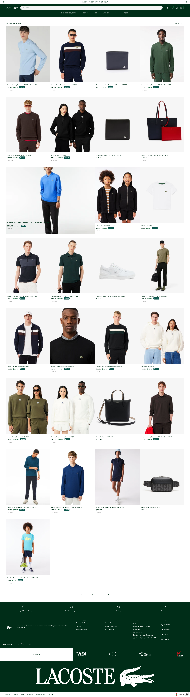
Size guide (51, 694)
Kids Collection (109, 629)
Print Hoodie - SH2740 (58, 155)
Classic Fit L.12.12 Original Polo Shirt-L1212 (64, 296)
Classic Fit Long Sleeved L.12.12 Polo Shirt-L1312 (22, 85)
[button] (3, 2)
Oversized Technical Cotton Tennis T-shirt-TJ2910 (22, 578)
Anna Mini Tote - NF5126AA (104, 437)
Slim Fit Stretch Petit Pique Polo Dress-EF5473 (110, 507)
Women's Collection (110, 626)
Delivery (118, 611)
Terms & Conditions (27, 694)
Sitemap (7, 694)
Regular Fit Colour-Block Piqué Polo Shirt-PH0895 (22, 296)
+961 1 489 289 (137, 632)
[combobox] (91, 8)
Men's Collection (109, 623)
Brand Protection (81, 629)
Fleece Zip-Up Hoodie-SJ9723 (105, 225)
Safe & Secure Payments (71, 611)
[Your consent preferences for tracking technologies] (186, 693)
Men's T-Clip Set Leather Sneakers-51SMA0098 (111, 296)
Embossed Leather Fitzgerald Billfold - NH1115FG (111, 85)
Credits (15, 694)
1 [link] (81, 595)
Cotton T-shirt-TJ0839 (148, 225)
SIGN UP (36, 654)
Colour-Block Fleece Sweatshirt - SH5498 (64, 85)
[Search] (23, 8)
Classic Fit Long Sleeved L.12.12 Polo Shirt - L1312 (156, 437)
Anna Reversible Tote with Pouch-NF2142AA (154, 155)
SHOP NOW (103, 2)
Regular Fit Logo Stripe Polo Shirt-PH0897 (154, 296)
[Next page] (108, 595)
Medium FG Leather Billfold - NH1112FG (108, 155)
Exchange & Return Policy (24, 611)
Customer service (166, 611)
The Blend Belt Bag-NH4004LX (150, 507)
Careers (78, 626)
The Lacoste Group (82, 623)
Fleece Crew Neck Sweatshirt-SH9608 (19, 155)
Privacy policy (40, 694)
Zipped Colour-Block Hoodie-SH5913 (18, 366)
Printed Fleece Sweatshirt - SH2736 (18, 437)
